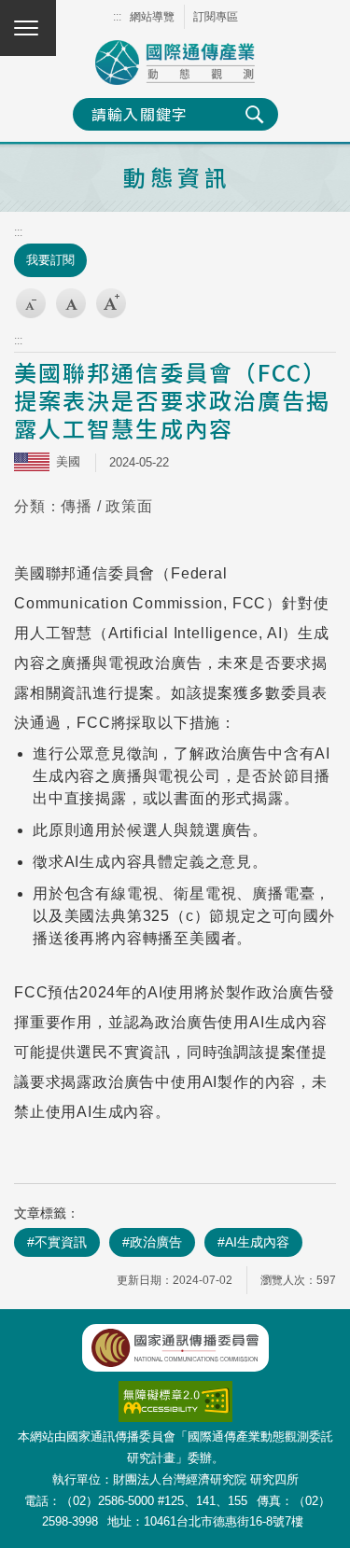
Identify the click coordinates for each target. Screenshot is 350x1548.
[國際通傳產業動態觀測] (175, 62)
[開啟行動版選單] (28, 28)
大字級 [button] (111, 303)
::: (117, 16)
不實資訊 (61, 1241)
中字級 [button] (71, 303)
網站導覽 (152, 16)
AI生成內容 (257, 1241)
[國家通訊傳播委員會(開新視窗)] (175, 1348)
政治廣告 (156, 1241)
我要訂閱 (50, 260)
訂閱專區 (215, 16)
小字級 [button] (31, 303)
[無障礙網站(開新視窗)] (175, 1391)
